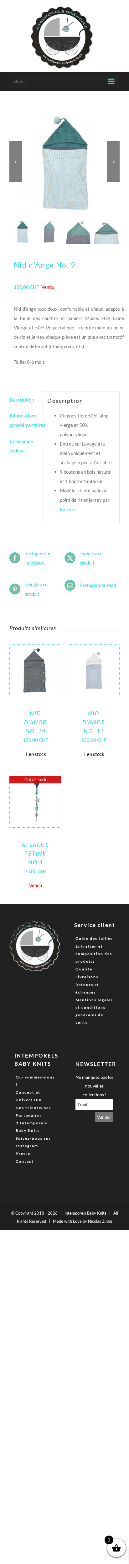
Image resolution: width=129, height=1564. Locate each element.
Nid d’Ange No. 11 (93, 722)
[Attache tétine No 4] (35, 781)
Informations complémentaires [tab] (24, 420)
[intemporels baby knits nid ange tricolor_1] (64, 161)
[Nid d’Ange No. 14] (35, 650)
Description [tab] (22, 399)
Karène (67, 509)
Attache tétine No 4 (35, 853)
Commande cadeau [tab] (21, 445)
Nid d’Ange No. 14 (35, 722)
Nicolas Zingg (100, 1221)
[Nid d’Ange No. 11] (93, 650)
